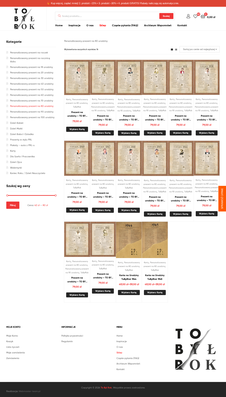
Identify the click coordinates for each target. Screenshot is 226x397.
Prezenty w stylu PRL (21, 139)
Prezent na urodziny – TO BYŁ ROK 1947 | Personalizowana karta (103, 195)
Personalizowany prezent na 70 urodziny (31, 100)
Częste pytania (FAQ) (125, 25)
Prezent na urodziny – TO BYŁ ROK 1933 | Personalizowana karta (103, 117)
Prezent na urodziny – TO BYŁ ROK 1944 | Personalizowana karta (180, 199)
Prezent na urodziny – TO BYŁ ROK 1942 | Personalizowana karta (77, 279)
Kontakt (182, 25)
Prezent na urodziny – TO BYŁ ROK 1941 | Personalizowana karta (103, 276)
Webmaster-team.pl (29, 391)
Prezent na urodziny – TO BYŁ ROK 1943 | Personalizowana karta (206, 198)
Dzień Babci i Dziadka (22, 134)
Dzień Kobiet (16, 122)
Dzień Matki (16, 128)
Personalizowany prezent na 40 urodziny (31, 83)
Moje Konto (12, 335)
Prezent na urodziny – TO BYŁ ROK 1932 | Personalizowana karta (129, 117)
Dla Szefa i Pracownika (22, 156)
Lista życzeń (12, 346)
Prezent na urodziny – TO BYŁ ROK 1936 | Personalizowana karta (206, 117)
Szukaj (166, 16)
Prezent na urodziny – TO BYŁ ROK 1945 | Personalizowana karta (155, 199)
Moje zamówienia (15, 352)
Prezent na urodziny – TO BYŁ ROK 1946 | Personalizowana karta (129, 195)
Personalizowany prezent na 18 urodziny (31, 67)
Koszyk (9, 341)
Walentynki (16, 167)
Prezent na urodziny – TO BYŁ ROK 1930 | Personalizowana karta (155, 117)
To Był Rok (106, 387)
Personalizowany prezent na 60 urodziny (31, 95)
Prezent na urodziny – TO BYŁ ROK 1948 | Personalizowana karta (77, 114)
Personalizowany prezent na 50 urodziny (31, 89)
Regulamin (67, 341)
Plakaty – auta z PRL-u (22, 145)
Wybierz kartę (77, 129)
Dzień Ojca (16, 162)
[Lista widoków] (176, 49)
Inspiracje (74, 25)
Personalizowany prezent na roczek (29, 52)
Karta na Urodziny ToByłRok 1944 (129, 277)
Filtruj (13, 205)
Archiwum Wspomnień (157, 25)
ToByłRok (77, 107)
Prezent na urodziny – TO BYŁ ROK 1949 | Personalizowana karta (77, 195)
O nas (89, 25)
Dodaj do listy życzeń (73, 79)
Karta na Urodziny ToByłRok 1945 (154, 277)
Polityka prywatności (72, 335)
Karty (68, 99)
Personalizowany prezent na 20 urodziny (31, 72)
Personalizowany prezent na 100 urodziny (32, 117)
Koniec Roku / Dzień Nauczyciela (27, 173)
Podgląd (81, 79)
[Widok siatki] (172, 49)
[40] (195, 16)
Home (59, 25)
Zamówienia (12, 358)
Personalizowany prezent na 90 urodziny (31, 111)
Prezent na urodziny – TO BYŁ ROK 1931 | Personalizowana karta (180, 117)
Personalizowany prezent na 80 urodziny (31, 106)
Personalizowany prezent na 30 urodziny (31, 78)
